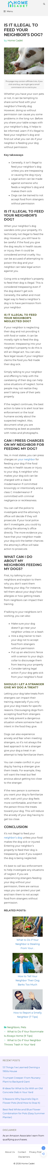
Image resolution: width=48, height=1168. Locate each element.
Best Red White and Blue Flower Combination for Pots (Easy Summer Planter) (24, 1113)
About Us (10, 1152)
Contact (22, 1152)
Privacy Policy (36, 1152)
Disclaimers (24, 1157)
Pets (23, 1027)
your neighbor (26, 459)
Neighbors (13, 1027)
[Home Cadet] (17, 4)
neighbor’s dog (13, 837)
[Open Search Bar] (44, 4)
